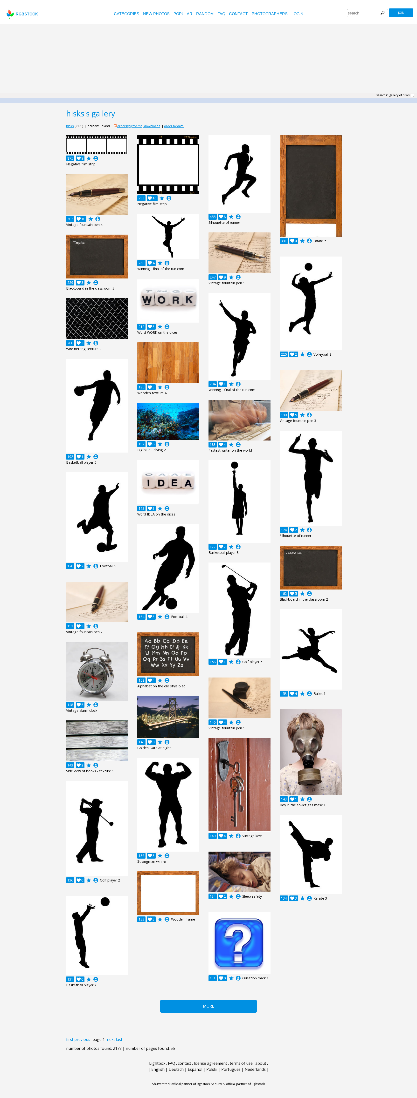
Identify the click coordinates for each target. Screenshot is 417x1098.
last (119, 1039)
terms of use (241, 1063)
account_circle (96, 158)
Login (297, 14)
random (205, 14)
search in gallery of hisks (393, 95)
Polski (211, 1069)
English (158, 1069)
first (69, 1039)
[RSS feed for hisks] (115, 126)
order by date (174, 126)
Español (195, 1069)
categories (126, 14)
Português (231, 1069)
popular (183, 14)
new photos (156, 14)
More (208, 1006)
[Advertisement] (208, 60)
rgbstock (27, 14)
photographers (270, 14)
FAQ (221, 14)
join (401, 13)
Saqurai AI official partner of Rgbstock (238, 1084)
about (260, 1063)
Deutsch (176, 1069)
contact (238, 14)
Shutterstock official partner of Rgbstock (181, 1084)
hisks (70, 126)
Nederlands (255, 1069)
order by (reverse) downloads (138, 126)
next (111, 1039)
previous (82, 1039)
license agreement (210, 1063)
